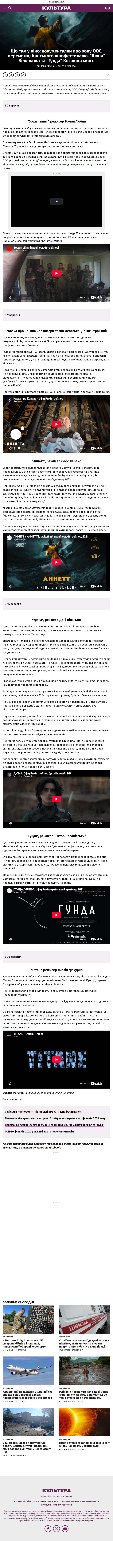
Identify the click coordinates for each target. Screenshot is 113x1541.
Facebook (54, 1147)
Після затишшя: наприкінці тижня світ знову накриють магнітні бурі (84, 1444)
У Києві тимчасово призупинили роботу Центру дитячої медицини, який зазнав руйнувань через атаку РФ (27, 1447)
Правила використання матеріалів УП (80, 1501)
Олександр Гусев (45, 66)
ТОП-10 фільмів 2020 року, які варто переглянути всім (39, 1131)
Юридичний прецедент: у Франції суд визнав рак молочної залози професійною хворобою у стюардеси (28, 1394)
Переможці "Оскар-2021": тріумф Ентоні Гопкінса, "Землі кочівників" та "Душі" (54, 1125)
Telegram (38, 1147)
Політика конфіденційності (46, 1501)
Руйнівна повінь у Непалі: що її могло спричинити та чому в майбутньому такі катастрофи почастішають (83, 1394)
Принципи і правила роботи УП (56, 1505)
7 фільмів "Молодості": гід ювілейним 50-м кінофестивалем (43, 1111)
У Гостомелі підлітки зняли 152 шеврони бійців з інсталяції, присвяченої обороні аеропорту (24, 1343)
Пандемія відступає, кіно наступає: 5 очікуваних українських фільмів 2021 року (55, 1118)
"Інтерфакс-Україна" (37, 1518)
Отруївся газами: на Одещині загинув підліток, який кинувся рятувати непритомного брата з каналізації (84, 1343)
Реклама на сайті (22, 1501)
